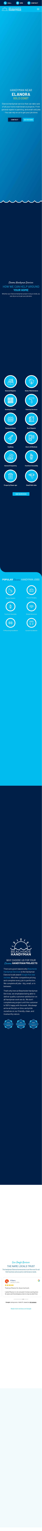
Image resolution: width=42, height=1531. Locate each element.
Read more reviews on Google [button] (21, 1309)
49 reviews (33, 1302)
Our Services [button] (21, 494)
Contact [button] (14, 120)
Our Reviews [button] (28, 120)
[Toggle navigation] (38, 9)
